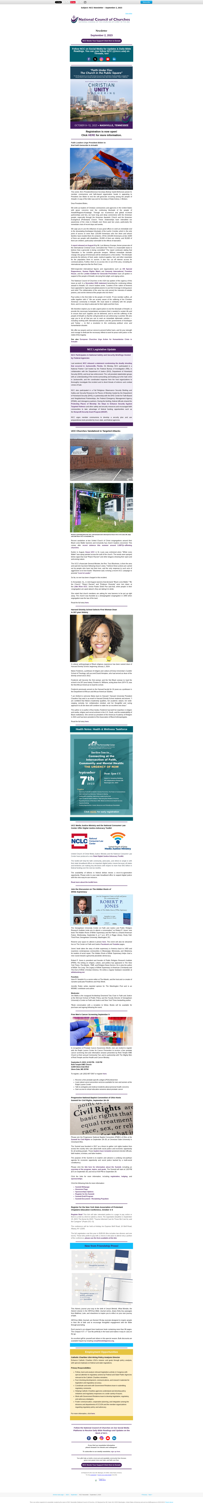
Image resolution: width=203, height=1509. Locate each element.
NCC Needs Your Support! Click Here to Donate (101, 41)
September (74, 1494)
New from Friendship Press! (101, 1245)
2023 (67, 1494)
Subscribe (146, 2)
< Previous (144, 1494)
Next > (150, 1494)
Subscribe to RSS (85, 2)
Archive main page (58, 1494)
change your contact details (104, 1474)
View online (128, 13)
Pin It (74, 2)
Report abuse (169, 1502)
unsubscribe (93, 1474)
